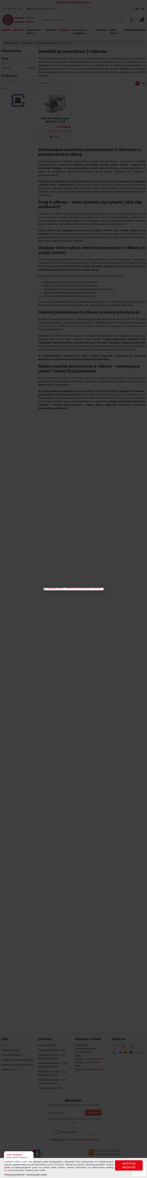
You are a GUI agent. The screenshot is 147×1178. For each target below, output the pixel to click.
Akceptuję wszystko (129, 1165)
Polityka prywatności (14, 1174)
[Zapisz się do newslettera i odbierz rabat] (73, 589)
